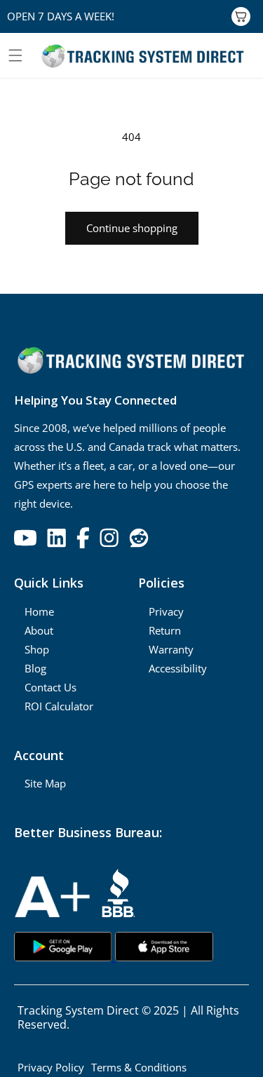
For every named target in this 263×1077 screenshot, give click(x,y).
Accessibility (178, 668)
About (39, 630)
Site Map (45, 783)
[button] (15, 55)
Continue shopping (131, 228)
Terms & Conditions (139, 1067)
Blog (35, 668)
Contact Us (50, 687)
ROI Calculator (59, 706)
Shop (37, 649)
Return (165, 630)
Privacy (166, 611)
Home (39, 611)
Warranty (171, 649)
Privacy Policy (51, 1067)
